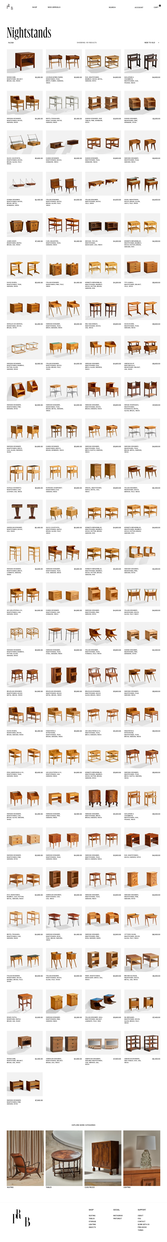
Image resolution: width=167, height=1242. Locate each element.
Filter (11, 43)
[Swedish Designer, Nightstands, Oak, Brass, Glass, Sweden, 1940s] (25, 798)
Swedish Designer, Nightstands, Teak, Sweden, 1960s (92, 897)
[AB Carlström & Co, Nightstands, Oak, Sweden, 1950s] (25, 595)
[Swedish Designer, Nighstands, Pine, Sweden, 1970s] (142, 553)
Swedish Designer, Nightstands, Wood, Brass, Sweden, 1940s (93, 407)
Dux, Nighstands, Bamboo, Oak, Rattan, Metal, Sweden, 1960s (15, 897)
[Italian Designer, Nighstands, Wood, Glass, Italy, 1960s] (142, 595)
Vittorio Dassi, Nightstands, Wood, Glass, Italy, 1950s (132, 936)
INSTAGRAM (117, 1216)
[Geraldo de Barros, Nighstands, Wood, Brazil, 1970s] (25, 308)
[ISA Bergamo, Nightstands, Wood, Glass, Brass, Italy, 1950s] (142, 1002)
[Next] (158, 1154)
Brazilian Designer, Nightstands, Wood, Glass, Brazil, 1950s (93, 693)
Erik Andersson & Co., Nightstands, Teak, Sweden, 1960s (15, 774)
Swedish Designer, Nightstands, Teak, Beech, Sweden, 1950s (93, 857)
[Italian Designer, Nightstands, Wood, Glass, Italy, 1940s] (64, 960)
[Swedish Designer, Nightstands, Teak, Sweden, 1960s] (103, 879)
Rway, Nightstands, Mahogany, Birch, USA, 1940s (94, 978)
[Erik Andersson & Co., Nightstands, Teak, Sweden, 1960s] (25, 757)
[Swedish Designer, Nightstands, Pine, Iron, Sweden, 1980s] (103, 919)
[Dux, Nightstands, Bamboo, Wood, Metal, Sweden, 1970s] (103, 61)
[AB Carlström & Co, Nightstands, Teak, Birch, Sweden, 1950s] (103, 715)
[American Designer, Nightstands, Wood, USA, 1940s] (25, 512)
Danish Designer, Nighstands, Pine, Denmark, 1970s (131, 120)
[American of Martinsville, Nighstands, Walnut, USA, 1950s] (142, 348)
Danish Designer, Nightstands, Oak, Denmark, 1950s (53, 612)
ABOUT (140, 1216)
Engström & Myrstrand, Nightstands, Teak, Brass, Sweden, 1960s (54, 734)
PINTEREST (117, 1219)
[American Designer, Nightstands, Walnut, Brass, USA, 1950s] (64, 1043)
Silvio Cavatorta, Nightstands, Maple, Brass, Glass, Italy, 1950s (54, 530)
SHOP (34, 7)
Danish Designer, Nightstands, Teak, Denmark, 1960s (92, 160)
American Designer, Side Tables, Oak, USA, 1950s (132, 1061)
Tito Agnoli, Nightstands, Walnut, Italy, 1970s (132, 284)
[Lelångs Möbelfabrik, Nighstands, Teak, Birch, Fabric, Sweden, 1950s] (64, 61)
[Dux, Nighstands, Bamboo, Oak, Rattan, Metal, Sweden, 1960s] (25, 879)
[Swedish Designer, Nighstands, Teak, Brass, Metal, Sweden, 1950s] (64, 389)
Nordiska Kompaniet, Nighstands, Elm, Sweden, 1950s (54, 490)
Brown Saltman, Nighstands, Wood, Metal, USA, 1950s (131, 978)
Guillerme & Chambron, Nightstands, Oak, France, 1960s (131, 80)
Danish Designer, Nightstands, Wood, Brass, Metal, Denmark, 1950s (15, 202)
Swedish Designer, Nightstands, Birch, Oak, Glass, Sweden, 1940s (15, 449)
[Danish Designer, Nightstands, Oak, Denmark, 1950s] (64, 595)
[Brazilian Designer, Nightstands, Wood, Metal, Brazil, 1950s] (25, 676)
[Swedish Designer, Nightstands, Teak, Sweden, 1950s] (142, 142)
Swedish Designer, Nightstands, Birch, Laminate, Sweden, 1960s (14, 571)
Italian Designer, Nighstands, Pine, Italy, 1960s (55, 284)
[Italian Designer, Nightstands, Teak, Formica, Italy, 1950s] (103, 634)
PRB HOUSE (142, 1227)
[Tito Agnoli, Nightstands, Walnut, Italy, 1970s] (142, 267)
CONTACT (141, 1222)
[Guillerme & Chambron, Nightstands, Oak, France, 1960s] (142, 61)
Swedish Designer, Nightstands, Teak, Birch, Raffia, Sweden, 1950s (94, 449)
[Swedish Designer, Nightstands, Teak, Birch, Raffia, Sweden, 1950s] (103, 431)
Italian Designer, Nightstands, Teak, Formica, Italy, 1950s (93, 652)
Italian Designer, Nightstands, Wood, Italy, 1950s (93, 201)
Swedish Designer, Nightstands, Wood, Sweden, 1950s (15, 120)
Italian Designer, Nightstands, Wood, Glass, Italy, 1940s (54, 978)
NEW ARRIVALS (54, 7)
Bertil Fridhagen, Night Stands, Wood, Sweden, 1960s (54, 120)
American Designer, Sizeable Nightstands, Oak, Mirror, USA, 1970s (94, 1061)
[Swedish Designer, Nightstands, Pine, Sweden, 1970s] (25, 389)
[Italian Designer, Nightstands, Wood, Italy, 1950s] (103, 184)
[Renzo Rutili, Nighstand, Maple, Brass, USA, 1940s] (25, 1002)
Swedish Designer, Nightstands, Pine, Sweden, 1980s (53, 816)
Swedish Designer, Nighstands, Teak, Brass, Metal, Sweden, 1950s (54, 408)
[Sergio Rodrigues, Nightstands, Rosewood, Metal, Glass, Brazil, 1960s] (142, 389)
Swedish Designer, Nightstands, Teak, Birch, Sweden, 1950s (54, 326)
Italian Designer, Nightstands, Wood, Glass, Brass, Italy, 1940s (54, 366)
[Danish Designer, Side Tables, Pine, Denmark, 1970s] (103, 103)
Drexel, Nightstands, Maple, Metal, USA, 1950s (93, 490)
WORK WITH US (143, 1224)
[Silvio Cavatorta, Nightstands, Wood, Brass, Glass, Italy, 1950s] (25, 142)
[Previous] (9, 1154)
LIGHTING (92, 1224)
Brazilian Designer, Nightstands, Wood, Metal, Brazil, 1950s (15, 693)
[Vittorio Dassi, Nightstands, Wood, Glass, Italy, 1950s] (142, 919)
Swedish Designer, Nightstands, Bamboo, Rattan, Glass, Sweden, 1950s (15, 366)
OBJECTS (92, 1227)
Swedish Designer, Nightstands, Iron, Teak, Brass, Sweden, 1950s (54, 937)
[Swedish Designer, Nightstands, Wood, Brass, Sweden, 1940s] (103, 389)
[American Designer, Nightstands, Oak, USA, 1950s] (64, 879)
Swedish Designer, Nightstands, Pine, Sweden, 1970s (14, 407)
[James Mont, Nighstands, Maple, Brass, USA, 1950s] (25, 225)
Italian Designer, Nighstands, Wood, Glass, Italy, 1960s (131, 612)
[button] (152, 7)
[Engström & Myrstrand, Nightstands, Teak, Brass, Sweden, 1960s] (64, 715)
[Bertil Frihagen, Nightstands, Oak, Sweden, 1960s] (25, 919)
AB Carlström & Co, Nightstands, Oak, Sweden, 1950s (14, 612)
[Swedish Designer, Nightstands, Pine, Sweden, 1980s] (64, 798)
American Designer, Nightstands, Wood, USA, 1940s (15, 529)
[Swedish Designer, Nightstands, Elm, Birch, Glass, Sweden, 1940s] (103, 348)
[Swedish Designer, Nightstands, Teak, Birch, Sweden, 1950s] (64, 308)
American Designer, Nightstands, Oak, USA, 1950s (53, 897)
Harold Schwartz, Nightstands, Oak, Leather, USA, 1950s (14, 490)
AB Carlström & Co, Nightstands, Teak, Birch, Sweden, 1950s (93, 733)
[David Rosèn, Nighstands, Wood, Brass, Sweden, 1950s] (25, 715)
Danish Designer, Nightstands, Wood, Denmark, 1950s (54, 160)
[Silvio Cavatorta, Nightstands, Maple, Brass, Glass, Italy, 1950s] (64, 512)
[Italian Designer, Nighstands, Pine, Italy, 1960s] (64, 267)
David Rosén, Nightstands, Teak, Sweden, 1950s (14, 284)
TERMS (140, 1230)
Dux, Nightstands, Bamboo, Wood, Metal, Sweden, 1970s (94, 79)
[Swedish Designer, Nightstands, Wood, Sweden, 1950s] (25, 103)
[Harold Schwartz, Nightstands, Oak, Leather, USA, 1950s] (25, 472)
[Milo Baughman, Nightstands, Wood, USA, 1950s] (103, 308)
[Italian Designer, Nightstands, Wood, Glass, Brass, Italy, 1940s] (64, 348)
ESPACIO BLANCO (97, 12)
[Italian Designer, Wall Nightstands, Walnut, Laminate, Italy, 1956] (103, 1002)
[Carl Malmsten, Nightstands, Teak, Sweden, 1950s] (64, 225)
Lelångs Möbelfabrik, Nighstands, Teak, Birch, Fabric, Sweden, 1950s (54, 80)
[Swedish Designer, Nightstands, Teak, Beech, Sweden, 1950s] (103, 840)
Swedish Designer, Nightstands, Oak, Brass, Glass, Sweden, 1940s (15, 816)
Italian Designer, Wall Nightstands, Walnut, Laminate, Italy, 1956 (94, 1019)
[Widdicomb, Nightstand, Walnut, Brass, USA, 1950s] (25, 61)
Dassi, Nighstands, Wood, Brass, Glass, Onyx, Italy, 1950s (132, 201)
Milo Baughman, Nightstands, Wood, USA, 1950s (93, 326)
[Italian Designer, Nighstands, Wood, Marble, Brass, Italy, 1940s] (25, 960)
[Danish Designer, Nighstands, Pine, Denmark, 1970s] (142, 103)
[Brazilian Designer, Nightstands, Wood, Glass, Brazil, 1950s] (103, 676)
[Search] (112, 7)
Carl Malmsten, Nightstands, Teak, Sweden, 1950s (53, 243)
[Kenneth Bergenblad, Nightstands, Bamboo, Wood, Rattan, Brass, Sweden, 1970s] (103, 757)
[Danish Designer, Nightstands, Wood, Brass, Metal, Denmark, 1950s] (25, 184)
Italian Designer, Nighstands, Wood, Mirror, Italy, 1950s (132, 490)
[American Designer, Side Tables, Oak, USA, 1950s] (142, 1043)
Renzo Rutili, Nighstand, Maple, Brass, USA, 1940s (14, 1019)
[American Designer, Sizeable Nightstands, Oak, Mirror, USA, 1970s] (103, 1043)
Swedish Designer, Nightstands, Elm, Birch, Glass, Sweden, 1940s (93, 366)
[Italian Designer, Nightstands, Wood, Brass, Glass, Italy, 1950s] (64, 184)
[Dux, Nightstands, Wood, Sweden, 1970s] (142, 840)
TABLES (92, 1219)
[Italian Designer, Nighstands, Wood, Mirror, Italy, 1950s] (142, 472)
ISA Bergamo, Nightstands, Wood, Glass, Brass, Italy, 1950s (132, 1020)
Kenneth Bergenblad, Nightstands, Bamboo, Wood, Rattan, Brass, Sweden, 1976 (133, 244)
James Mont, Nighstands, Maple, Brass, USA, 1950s (14, 243)
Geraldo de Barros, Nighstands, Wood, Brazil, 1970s (15, 326)
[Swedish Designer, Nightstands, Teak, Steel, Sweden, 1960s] (64, 634)
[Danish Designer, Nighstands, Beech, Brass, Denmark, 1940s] (64, 431)
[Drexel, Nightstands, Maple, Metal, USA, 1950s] (103, 472)
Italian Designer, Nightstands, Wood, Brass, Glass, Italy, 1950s (54, 202)
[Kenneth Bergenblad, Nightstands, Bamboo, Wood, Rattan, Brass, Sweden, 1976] (142, 225)
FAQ (139, 1219)
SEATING (92, 1216)
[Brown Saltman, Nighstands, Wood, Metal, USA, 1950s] (142, 960)
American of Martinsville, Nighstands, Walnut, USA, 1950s (132, 366)
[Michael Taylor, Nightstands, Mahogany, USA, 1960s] (103, 225)
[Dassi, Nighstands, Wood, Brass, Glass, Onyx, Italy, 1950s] (142, 184)
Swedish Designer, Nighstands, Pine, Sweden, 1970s (131, 571)
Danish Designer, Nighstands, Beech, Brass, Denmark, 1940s (55, 448)
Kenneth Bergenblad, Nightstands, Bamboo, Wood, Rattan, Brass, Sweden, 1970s (94, 775)
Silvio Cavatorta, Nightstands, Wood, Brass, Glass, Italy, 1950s (15, 161)
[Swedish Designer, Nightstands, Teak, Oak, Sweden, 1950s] (64, 553)
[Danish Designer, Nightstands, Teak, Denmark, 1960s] (103, 142)
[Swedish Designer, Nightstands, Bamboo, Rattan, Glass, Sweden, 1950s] (25, 348)
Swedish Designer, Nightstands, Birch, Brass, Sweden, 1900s (93, 816)
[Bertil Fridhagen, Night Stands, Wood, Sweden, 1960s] (64, 103)
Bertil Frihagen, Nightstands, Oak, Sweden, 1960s (14, 936)
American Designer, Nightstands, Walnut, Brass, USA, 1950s (54, 1061)
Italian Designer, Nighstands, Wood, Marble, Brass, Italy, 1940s (15, 978)
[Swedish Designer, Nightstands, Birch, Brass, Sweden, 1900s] (103, 798)
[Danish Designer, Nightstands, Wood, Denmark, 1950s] (64, 142)
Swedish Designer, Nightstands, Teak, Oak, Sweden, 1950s (53, 571)
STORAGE (92, 1222)
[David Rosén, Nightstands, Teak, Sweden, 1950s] (25, 267)
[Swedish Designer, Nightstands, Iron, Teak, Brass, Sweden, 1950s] (64, 919)
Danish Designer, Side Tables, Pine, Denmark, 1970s (94, 120)
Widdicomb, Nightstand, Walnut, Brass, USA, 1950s (15, 79)
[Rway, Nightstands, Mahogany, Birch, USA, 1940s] (103, 960)
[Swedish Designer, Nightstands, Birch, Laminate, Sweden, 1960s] (25, 553)
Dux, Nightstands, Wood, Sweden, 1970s (132, 856)
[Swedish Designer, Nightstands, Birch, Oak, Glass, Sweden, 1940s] (25, 431)
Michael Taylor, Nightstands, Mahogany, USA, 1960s (93, 243)
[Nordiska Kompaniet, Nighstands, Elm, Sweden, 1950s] (64, 472)
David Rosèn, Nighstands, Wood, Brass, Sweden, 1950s (15, 733)
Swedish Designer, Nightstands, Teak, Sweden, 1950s (131, 160)
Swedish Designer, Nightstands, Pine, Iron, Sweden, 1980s (93, 936)
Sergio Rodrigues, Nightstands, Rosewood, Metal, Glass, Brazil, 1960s (132, 408)
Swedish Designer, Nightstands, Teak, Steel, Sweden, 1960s (54, 652)
